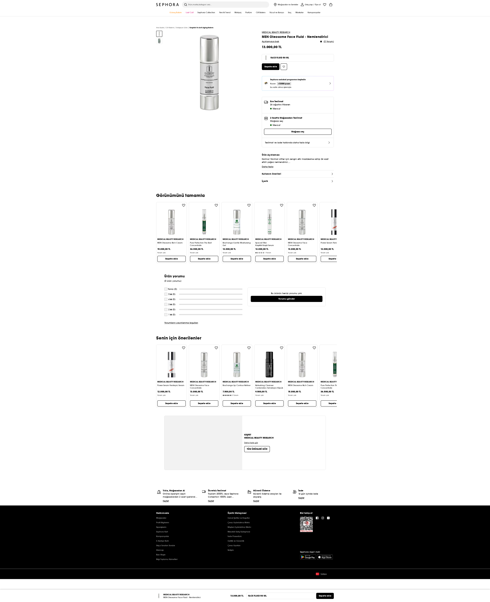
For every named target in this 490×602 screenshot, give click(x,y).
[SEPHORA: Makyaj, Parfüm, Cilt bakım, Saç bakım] (167, 4)
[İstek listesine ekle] (184, 205)
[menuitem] (285, 5)
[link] (286, 299)
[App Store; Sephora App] (325, 557)
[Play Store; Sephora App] (308, 557)
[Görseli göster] (159, 34)
